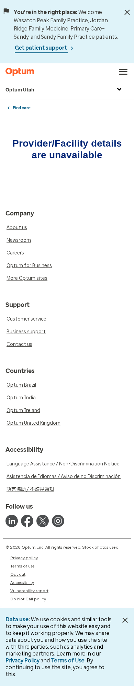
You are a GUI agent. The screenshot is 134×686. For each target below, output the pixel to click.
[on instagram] (58, 521)
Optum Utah (19, 90)
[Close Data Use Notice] (125, 620)
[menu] (123, 71)
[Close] (127, 12)
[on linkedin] (11, 521)
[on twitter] (42, 521)
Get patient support (41, 48)
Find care (22, 107)
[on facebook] (27, 521)
